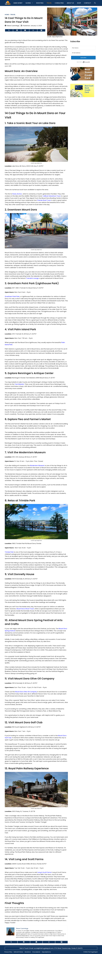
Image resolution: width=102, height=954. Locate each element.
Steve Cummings (13, 26)
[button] (95, 3)
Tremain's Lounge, (32, 278)
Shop (79, 3)
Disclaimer (28, 952)
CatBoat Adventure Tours (51, 196)
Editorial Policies (18, 952)
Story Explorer (36, 952)
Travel (49, 3)
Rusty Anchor (17, 194)
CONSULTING (59, 3)
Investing (39, 3)
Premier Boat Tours (44, 200)
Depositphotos (46, 952)
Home (7, 15)
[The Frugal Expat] (8, 3)
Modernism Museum (37, 465)
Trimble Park (9, 552)
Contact (87, 3)
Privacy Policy (8, 952)
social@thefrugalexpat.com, (44, 948)
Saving (28, 3)
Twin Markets (19, 384)
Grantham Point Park (12, 296)
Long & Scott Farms (44, 872)
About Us (70, 3)
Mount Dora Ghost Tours (25, 609)
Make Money (18, 3)
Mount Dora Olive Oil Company (26, 692)
